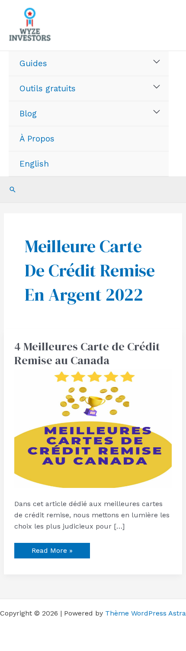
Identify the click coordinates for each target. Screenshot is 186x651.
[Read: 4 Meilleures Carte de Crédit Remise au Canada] (93, 428)
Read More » (52, 549)
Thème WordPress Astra (145, 613)
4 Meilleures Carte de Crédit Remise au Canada (87, 353)
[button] (12, 189)
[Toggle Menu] (157, 62)
